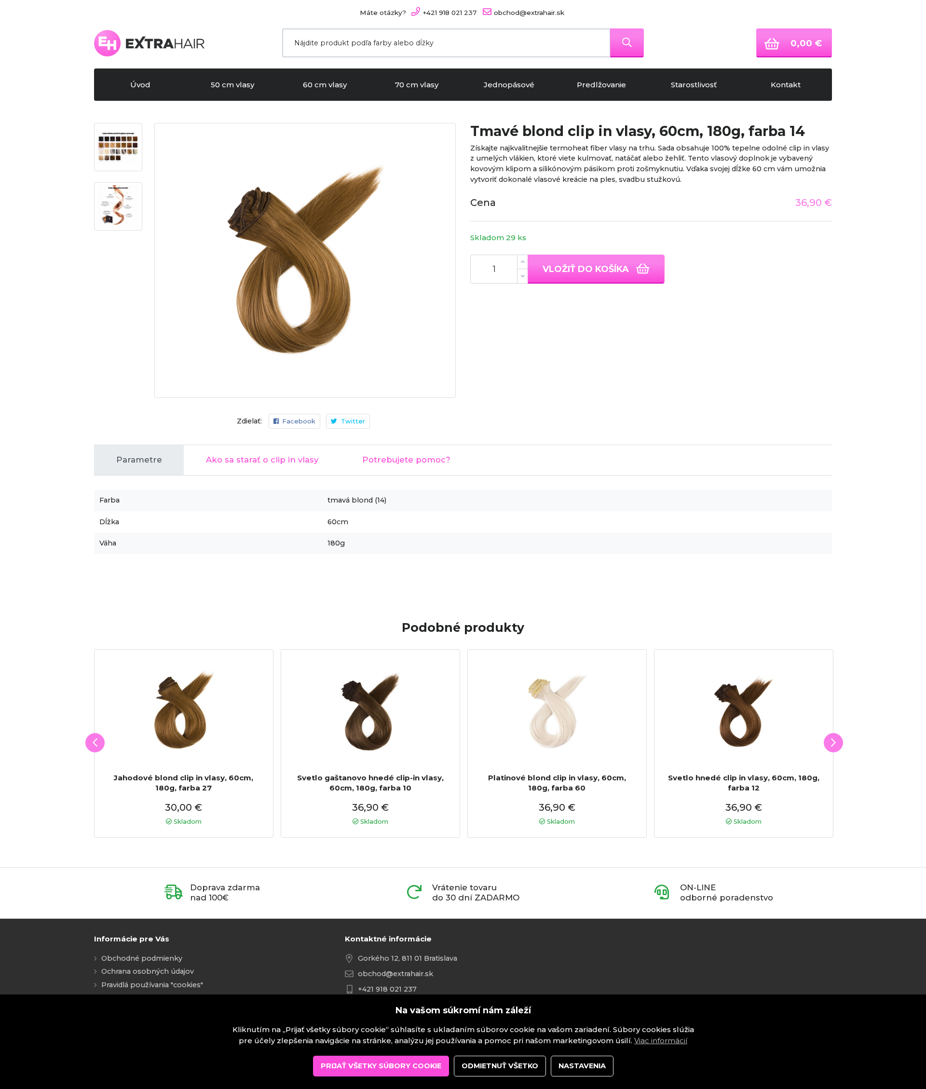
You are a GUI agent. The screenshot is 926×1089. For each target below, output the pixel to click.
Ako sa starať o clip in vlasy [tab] (262, 459)
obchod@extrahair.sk (395, 973)
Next (833, 742)
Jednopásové (509, 84)
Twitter (353, 421)
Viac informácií (660, 1040)
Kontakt (786, 84)
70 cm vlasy (416, 84)
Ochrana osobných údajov (147, 971)
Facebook (298, 421)
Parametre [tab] (139, 459)
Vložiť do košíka (587, 269)
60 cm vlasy (325, 84)
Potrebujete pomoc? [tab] (406, 459)
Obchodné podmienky (141, 958)
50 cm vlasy (232, 84)
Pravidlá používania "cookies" (152, 984)
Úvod (140, 84)
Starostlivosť (694, 84)
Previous (95, 742)
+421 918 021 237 (387, 989)
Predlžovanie (601, 84)
